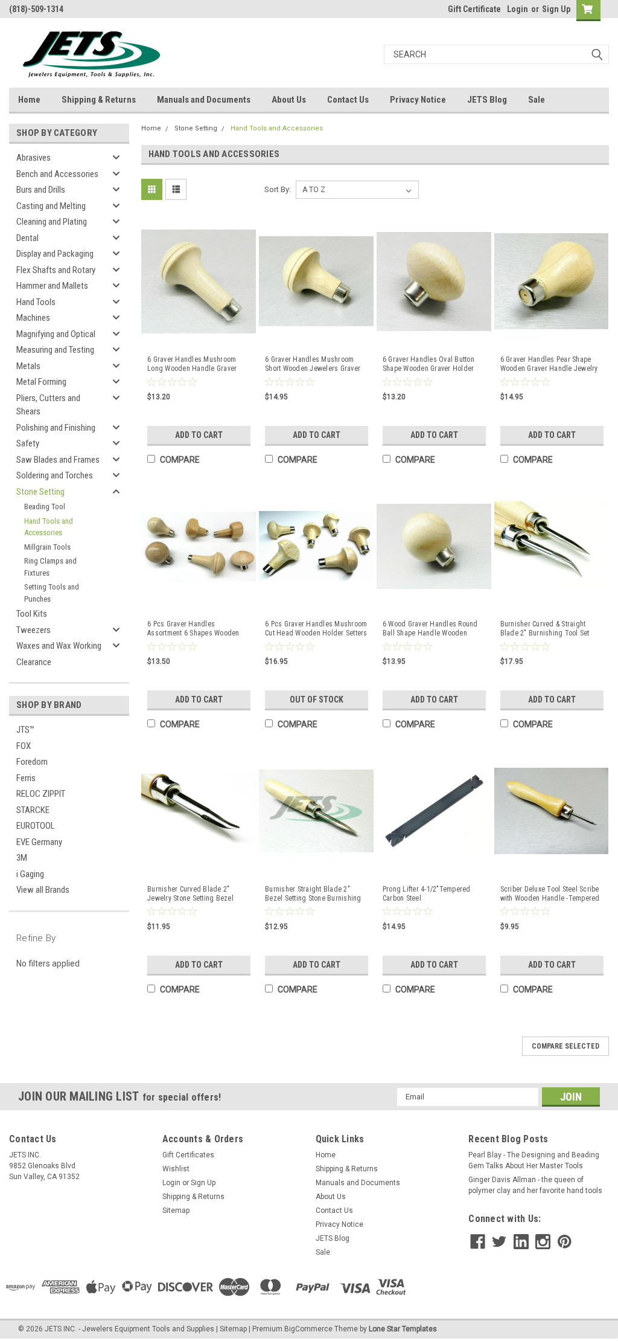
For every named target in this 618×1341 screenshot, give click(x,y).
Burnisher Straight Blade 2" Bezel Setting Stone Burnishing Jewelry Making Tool (313, 894)
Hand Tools (36, 302)
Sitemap (176, 1210)
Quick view (198, 336)
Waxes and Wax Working (58, 645)
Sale (536, 99)
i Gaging (30, 874)
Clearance (33, 662)
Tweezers (33, 630)
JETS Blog (487, 99)
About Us (289, 99)
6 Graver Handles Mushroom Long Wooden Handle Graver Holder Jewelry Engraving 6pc (194, 364)
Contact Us (348, 99)
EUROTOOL (35, 825)
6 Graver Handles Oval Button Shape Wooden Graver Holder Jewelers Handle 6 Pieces (428, 364)
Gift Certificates (188, 1155)
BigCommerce (308, 1329)
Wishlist (176, 1169)
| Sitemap (231, 1329)
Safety (27, 443)
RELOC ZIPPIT (40, 793)
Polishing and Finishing (55, 427)
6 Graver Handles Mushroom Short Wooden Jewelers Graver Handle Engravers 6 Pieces (312, 364)
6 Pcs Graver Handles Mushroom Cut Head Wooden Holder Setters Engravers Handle (316, 629)
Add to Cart (199, 435)
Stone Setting (40, 491)
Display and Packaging (55, 253)
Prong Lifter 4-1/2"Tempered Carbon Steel (427, 893)
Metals (28, 366)
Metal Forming (41, 381)
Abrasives (33, 157)
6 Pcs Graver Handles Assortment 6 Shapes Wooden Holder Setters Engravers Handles (193, 629)
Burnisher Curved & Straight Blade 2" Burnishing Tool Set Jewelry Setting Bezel (545, 629)
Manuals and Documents (203, 99)
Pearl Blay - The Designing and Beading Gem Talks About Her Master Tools (533, 1160)
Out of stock (316, 699)
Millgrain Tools (47, 547)
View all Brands (42, 889)
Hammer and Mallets (52, 285)
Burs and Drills (40, 189)
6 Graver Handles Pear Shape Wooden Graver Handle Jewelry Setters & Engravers (549, 364)
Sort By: (277, 189)
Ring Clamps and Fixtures (50, 566)
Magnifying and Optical (55, 334)
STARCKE (32, 810)
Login (517, 9)
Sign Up (556, 9)
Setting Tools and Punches (51, 592)
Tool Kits (31, 613)
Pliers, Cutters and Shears (48, 405)
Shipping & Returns (99, 99)
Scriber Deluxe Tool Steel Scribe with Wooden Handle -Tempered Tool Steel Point (550, 894)
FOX (23, 746)
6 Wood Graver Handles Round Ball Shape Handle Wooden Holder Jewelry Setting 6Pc (430, 629)
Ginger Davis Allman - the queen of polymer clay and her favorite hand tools (535, 1185)
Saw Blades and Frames (58, 459)
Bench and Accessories (57, 174)
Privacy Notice (418, 99)
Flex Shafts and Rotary (55, 270)
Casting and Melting (51, 206)
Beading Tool (44, 506)
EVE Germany (39, 842)
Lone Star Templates (403, 1329)
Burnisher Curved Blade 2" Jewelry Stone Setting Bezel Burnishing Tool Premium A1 (191, 894)
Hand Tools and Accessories (48, 527)
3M (21, 857)
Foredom (32, 761)
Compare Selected (565, 1046)
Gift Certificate (474, 9)
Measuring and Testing (55, 349)
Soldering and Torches (54, 475)
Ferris (26, 778)
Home (29, 99)
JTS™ (25, 729)
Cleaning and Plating (51, 221)
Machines (33, 317)
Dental (27, 238)
